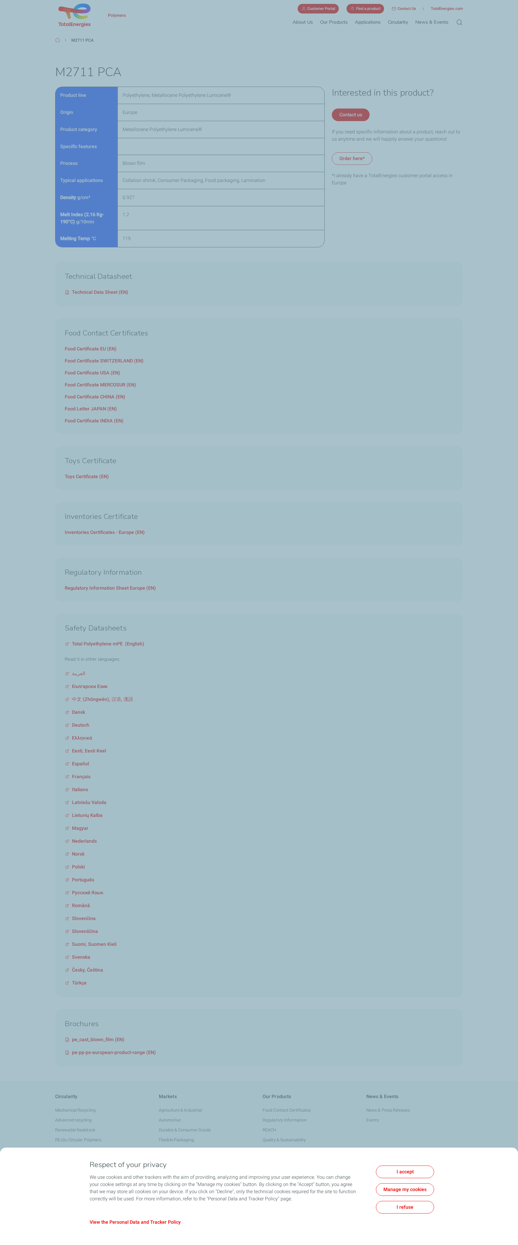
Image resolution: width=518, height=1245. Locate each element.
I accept (405, 1172)
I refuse (405, 1207)
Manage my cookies (405, 1189)
